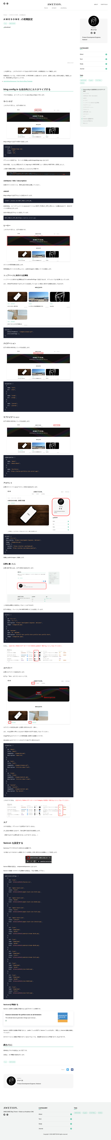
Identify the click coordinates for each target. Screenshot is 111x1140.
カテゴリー (86, 114)
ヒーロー (85, 100)
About (81, 54)
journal (63, 8)
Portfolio (104, 4)
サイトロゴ (86, 93)
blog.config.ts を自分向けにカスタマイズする (94, 90)
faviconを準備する (88, 121)
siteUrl (84, 98)
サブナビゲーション (88, 107)
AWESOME (12, 23)
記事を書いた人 (87, 111)
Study (81, 64)
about (96, 4)
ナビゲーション (87, 105)
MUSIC (82, 83)
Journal (82, 68)
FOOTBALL (99, 80)
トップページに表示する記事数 (91, 102)
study (54, 8)
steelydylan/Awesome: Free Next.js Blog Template (17, 81)
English (91, 80)
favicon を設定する (88, 118)
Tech (5, 23)
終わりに (85, 123)
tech (46, 8)
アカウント (86, 109)
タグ (84, 116)
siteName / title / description (90, 95)
